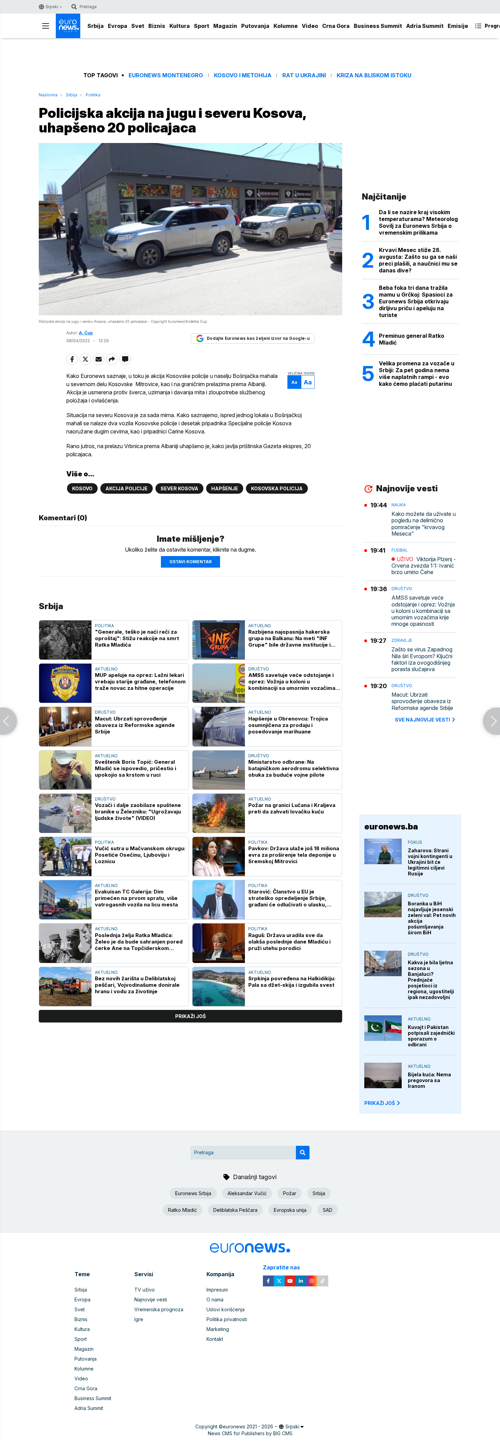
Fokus (415, 842)
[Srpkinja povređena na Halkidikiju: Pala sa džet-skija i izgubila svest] (219, 986)
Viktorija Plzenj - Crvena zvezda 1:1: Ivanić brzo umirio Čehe (423, 565)
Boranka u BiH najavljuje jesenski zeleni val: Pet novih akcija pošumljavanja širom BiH (432, 918)
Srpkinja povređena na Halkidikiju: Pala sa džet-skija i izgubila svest (291, 981)
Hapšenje (224, 488)
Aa (294, 382)
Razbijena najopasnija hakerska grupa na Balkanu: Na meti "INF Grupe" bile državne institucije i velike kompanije (289, 638)
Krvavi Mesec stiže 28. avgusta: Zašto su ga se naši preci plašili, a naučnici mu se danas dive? (418, 260)
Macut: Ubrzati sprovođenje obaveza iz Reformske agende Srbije (135, 725)
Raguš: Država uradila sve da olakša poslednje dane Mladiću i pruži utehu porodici (289, 941)
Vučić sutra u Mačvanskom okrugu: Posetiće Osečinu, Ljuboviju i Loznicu (140, 855)
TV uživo (144, 1290)
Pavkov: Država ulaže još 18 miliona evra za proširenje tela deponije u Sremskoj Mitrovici (293, 855)
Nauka (398, 504)
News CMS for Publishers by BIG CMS (250, 1433)
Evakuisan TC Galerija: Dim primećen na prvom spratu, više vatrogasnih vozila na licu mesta (136, 898)
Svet (137, 25)
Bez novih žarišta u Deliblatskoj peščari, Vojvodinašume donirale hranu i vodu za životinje (137, 985)
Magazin (225, 25)
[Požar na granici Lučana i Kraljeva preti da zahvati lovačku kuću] (219, 813)
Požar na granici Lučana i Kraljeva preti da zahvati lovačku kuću (291, 808)
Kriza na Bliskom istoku (374, 75)
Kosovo (82, 488)
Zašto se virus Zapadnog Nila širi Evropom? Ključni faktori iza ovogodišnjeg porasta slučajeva (421, 659)
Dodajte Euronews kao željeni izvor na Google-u (258, 338)
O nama (214, 1299)
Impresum (217, 1290)
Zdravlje (401, 640)
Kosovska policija (277, 488)
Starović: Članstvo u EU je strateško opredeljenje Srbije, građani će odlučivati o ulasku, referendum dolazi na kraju (287, 898)
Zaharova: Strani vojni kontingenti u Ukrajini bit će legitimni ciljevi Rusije (430, 861)
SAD (327, 1210)
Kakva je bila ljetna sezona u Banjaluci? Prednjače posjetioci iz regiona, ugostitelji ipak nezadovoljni (431, 980)
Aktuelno (259, 625)
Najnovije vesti (150, 1299)
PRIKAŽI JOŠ (379, 1103)
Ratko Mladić (182, 1210)
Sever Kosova (179, 488)
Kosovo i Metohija (242, 75)
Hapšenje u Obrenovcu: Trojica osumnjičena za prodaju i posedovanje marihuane (288, 725)
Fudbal (399, 550)
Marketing (217, 1329)
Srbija (95, 25)
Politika (93, 94)
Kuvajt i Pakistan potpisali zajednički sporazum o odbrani (431, 1035)
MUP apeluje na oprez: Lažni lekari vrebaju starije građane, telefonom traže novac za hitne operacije (140, 681)
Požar (289, 1193)
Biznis (156, 25)
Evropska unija (290, 1210)
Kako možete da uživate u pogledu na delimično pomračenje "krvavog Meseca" (423, 524)
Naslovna (48, 94)
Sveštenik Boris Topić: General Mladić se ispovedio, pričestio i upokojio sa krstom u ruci (135, 768)
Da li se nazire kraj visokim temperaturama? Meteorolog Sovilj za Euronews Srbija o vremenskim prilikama (418, 222)
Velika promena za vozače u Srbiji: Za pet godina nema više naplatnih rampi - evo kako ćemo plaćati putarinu (416, 373)
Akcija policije (126, 488)
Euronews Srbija (193, 1193)
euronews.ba (391, 826)
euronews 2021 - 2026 (248, 1426)
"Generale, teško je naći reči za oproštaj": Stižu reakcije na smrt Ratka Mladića (137, 638)
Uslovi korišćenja (225, 1309)
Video (310, 25)
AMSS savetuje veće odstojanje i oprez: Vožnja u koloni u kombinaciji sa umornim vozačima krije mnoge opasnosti (291, 681)
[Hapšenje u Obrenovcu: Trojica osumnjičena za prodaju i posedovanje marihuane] (219, 726)
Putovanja (255, 25)
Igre (138, 1319)
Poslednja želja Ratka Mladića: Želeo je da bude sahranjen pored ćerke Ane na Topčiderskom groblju (139, 941)
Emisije (458, 25)
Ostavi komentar (190, 561)
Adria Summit (425, 25)
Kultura (179, 25)
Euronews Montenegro (166, 75)
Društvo (258, 668)
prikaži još (190, 1016)
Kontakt (214, 1339)
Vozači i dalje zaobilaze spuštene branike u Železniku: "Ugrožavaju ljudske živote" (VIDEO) (138, 811)
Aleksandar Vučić (247, 1193)
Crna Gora (336, 25)
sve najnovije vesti (422, 720)
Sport (201, 25)
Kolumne (285, 25)
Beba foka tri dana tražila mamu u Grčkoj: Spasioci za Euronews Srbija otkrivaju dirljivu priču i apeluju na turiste (416, 301)
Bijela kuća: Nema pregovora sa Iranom (429, 1080)
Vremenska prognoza (158, 1309)
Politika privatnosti (226, 1319)
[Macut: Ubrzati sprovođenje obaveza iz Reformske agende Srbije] (65, 726)
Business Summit (378, 25)
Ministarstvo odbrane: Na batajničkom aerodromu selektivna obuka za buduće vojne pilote (293, 768)
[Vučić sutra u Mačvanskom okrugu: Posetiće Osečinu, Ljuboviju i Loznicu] (65, 856)
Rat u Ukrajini (304, 75)
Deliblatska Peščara (235, 1210)
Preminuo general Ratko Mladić (411, 339)
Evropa (117, 25)
